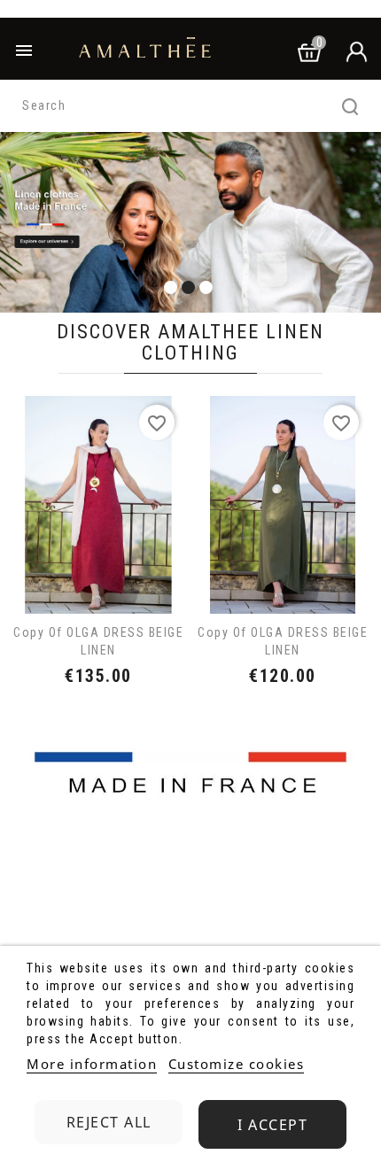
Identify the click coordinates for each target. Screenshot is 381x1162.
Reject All (109, 1122)
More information (92, 1064)
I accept (272, 1125)
